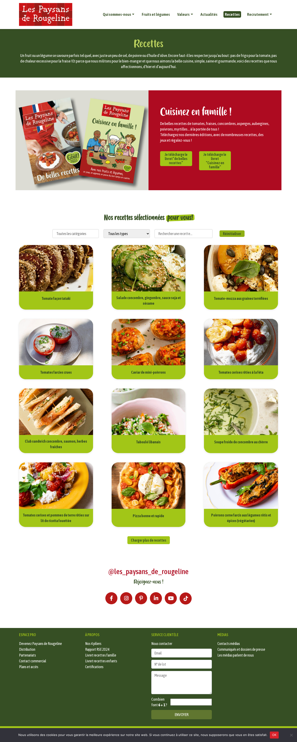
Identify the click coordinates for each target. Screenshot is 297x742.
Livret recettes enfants (101, 661)
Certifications (94, 667)
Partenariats (27, 655)
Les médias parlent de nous (235, 655)
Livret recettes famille (100, 655)
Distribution (27, 649)
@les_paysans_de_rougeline (148, 571)
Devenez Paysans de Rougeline (40, 643)
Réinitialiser (232, 234)
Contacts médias (228, 643)
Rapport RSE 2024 (97, 649)
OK (274, 735)
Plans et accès (28, 667)
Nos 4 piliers (93, 643)
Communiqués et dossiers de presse (241, 649)
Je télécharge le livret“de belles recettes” (176, 158)
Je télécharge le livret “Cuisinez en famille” (214, 160)
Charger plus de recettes (148, 540)
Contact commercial (32, 661)
